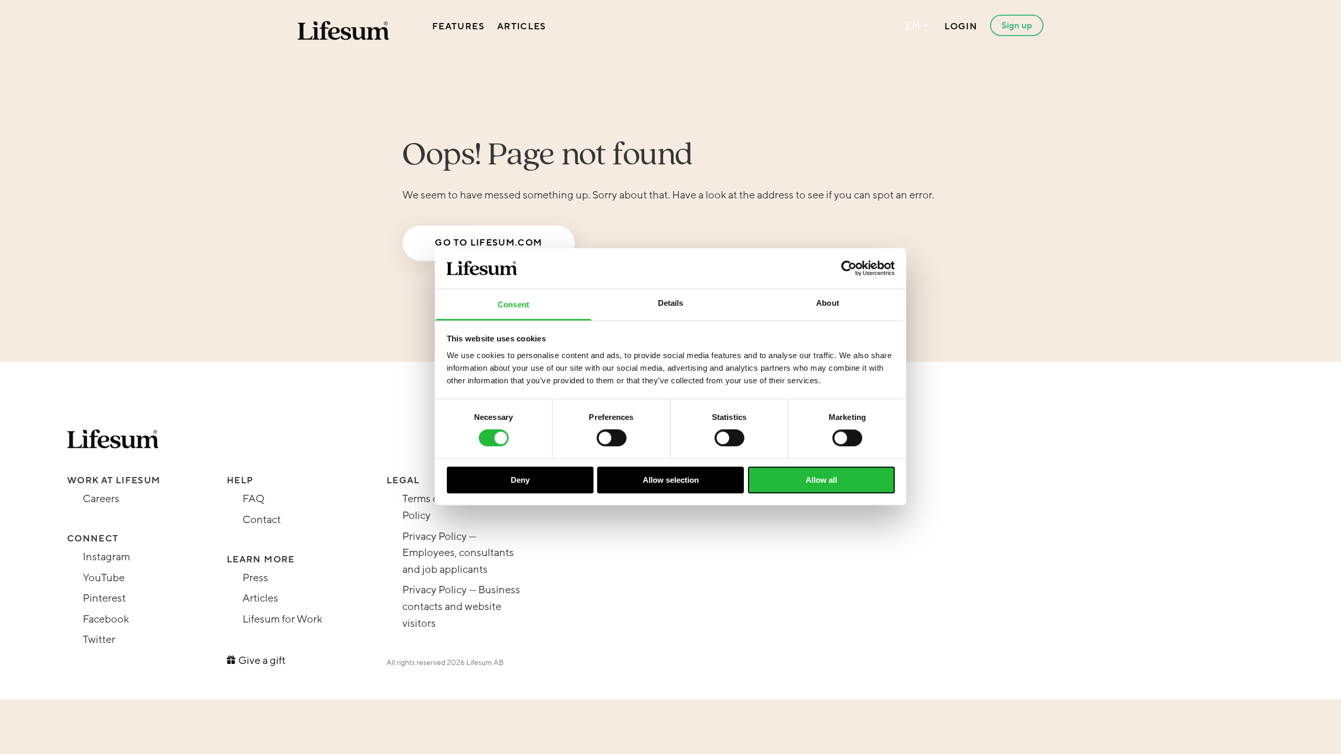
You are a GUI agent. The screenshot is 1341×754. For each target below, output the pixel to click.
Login (960, 26)
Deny (520, 479)
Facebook (106, 619)
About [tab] (827, 302)
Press (255, 578)
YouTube (104, 578)
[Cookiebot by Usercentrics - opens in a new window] (849, 268)
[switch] (611, 437)
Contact (262, 520)
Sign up (1017, 25)
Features (458, 26)
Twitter (99, 640)
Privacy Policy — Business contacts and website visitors (461, 606)
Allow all (821, 479)
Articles (521, 26)
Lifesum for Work (282, 619)
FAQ (254, 499)
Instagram (106, 557)
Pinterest (104, 598)
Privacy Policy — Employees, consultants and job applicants (458, 553)
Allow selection (671, 479)
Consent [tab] (513, 304)
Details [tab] (671, 302)
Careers (101, 499)
